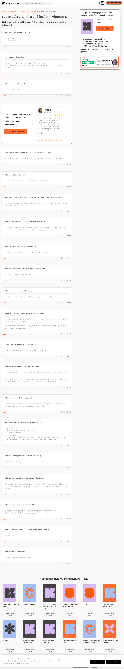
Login (102, 3)
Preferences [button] (25, 663)
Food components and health (28, 12)
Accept (114, 662)
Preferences (81, 662)
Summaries (12, 12)
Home (4, 12)
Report (4, 46)
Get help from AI (67, 46)
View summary (105, 28)
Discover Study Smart (114, 3)
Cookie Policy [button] (56, 661)
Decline (97, 662)
